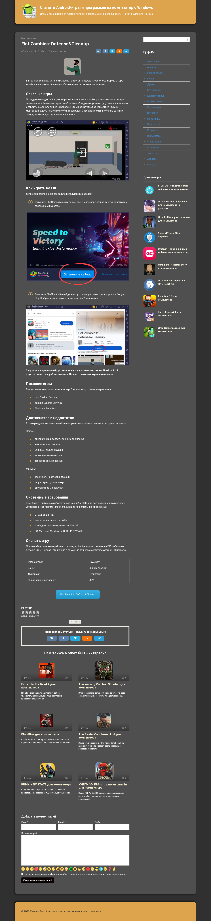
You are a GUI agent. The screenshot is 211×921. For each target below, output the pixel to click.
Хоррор (151, 158)
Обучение (152, 113)
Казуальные (154, 90)
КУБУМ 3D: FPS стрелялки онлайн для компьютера (102, 786)
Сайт (97, 822)
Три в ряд (152, 153)
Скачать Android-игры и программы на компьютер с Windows (96, 7)
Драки (151, 84)
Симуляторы (154, 135)
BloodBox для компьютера (40, 734)
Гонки (150, 78)
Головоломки (155, 72)
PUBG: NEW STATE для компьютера (46, 784)
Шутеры (62, 51)
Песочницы (154, 118)
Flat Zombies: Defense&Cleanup (77, 594)
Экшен (76, 621)
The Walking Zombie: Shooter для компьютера (101, 685)
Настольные (154, 107)
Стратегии (153, 147)
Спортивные (154, 141)
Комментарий (29, 833)
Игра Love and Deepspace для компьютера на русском (172, 205)
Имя (24, 822)
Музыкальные (155, 101)
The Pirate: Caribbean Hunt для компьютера (100, 735)
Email (62, 822)
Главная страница (29, 38)
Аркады (151, 67)
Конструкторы (155, 95)
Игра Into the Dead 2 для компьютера (38, 685)
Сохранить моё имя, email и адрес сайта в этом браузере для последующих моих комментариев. (76, 874)
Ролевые (152, 130)
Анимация (153, 61)
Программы (154, 124)
